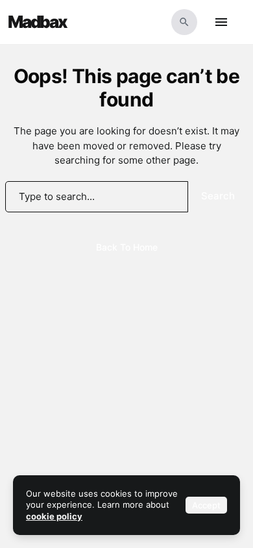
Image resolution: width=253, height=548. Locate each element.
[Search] (184, 22)
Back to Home (127, 247)
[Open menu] (221, 22)
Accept (206, 505)
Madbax (37, 22)
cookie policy (54, 516)
